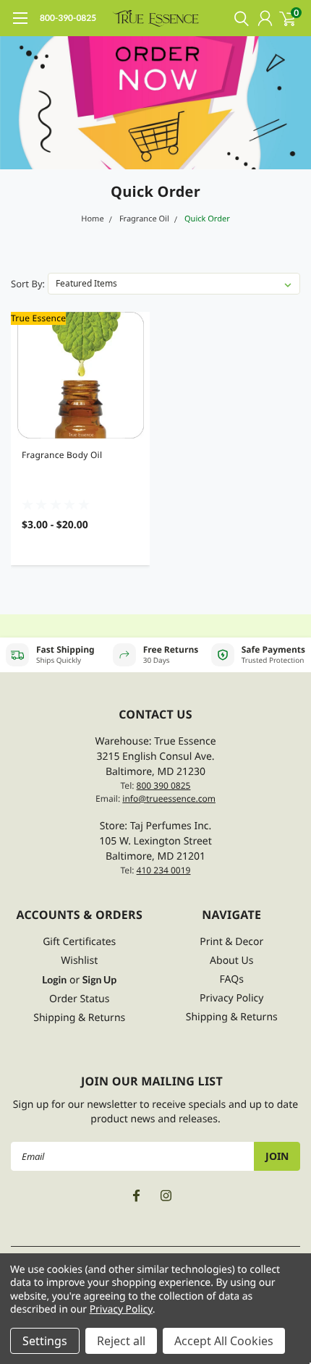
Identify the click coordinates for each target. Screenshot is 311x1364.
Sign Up (99, 979)
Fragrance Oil (144, 218)
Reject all (121, 1341)
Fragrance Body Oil (62, 454)
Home (92, 218)
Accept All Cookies (223, 1341)
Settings (44, 1341)
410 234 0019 (164, 870)
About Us (231, 960)
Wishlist (79, 960)
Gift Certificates (79, 942)
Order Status (79, 999)
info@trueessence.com (169, 798)
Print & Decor (231, 942)
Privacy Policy (231, 998)
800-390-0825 (68, 17)
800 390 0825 (164, 785)
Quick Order (207, 218)
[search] (237, 18)
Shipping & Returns (79, 1018)
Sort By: (28, 283)
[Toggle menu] (20, 25)
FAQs (232, 979)
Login (54, 979)
